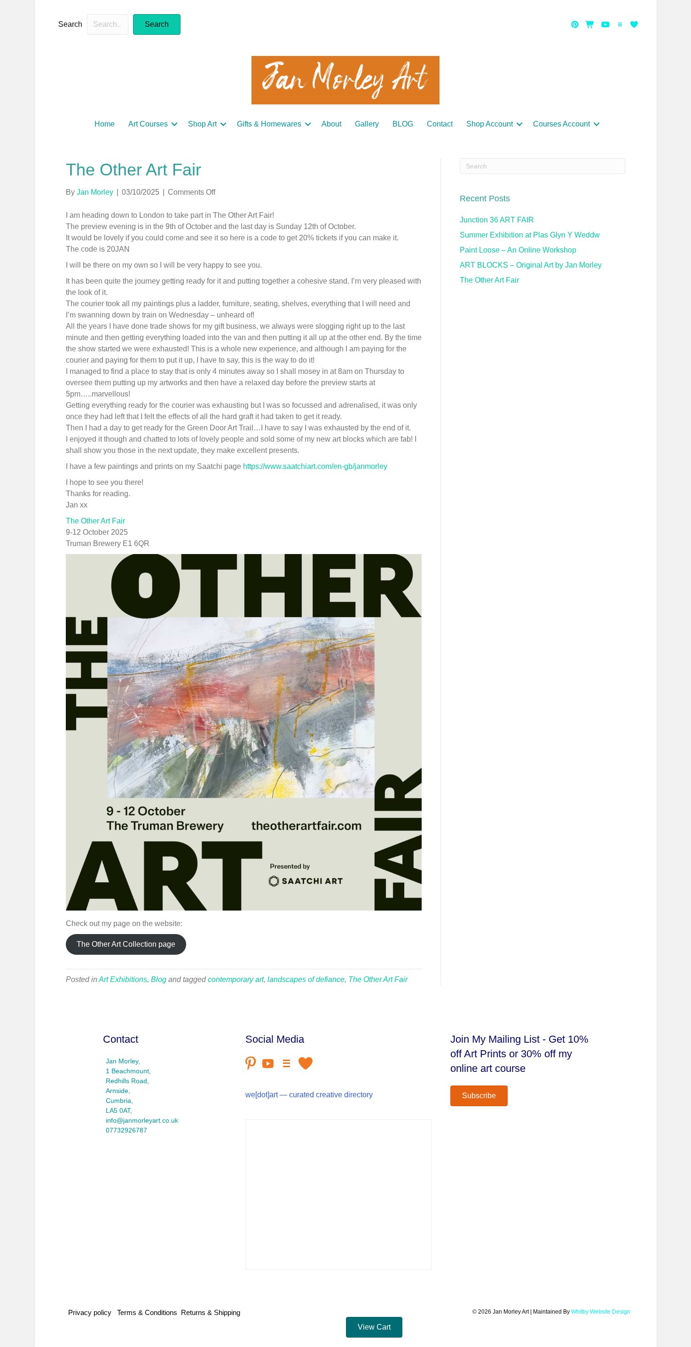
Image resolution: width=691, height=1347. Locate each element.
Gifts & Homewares (269, 124)
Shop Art (202, 124)
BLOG (403, 124)
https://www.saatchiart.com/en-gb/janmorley (315, 466)
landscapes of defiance (306, 979)
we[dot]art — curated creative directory (309, 1095)
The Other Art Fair (95, 521)
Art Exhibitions (123, 979)
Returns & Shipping (210, 1312)
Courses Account (561, 124)
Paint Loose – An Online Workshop (518, 250)
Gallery (367, 124)
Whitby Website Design (600, 1311)
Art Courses (148, 124)
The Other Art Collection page (126, 944)
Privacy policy (91, 1312)
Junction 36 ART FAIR (497, 220)
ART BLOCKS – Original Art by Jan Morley (531, 265)
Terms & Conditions (147, 1312)
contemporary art (236, 979)
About (331, 124)
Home (104, 124)
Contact (440, 124)
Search (70, 24)
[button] (157, 24)
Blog (158, 979)
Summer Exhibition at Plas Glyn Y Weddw (530, 235)
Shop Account (489, 124)
